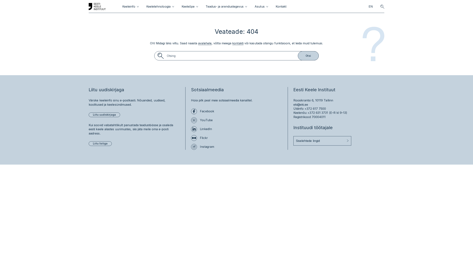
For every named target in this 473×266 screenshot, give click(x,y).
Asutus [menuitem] (259, 6)
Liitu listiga (100, 143)
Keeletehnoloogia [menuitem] (158, 6)
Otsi (308, 55)
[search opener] (382, 7)
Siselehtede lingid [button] (308, 141)
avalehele (205, 43)
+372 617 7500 (315, 108)
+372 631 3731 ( (318, 113)
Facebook (207, 111)
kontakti (238, 43)
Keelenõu (300, 113)
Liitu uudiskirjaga (104, 114)
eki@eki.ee (300, 104)
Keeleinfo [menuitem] (128, 6)
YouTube (206, 120)
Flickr (204, 138)
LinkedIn (206, 129)
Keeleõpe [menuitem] (188, 6)
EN (371, 6)
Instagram (207, 147)
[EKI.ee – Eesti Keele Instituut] (97, 6)
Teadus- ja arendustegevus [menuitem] (225, 6)
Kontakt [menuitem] (281, 6)
